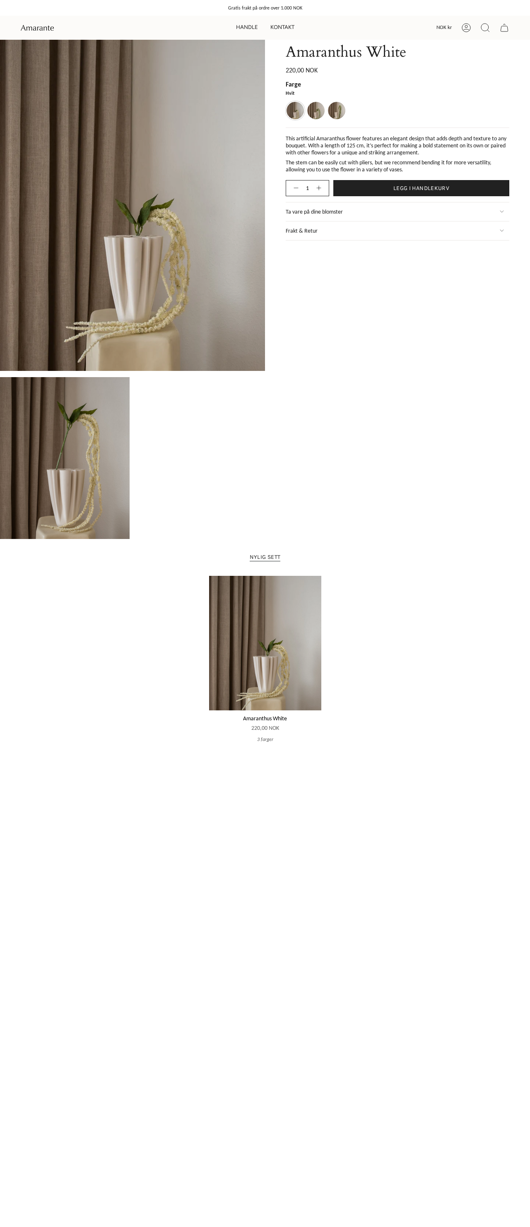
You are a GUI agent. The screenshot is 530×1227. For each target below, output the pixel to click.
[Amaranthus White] (265, 643)
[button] (247, 28)
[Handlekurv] (504, 28)
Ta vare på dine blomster (314, 211)
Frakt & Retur (302, 230)
